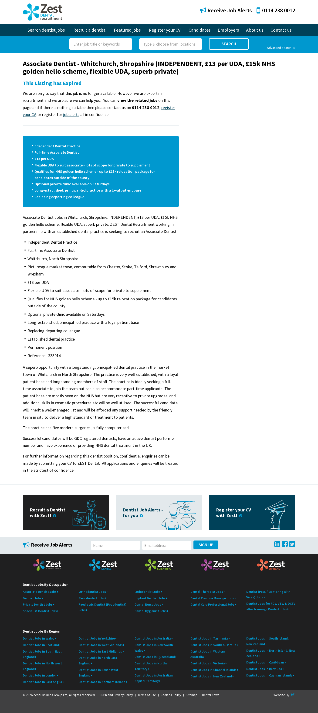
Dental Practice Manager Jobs (212, 598)
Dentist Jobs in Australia (153, 638)
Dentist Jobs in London (40, 675)
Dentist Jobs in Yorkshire (97, 638)
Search (228, 43)
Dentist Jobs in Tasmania (209, 638)
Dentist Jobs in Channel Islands (213, 670)
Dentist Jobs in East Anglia (42, 682)
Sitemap (191, 695)
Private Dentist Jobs (38, 604)
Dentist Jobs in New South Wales (154, 648)
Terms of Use (147, 695)
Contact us (281, 30)
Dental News (210, 695)
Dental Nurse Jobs (148, 604)
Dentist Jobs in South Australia (213, 645)
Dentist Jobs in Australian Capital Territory (154, 678)
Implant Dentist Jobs (150, 598)
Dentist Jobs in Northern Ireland (102, 682)
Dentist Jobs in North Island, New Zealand (270, 653)
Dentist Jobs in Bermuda (264, 669)
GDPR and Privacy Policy (116, 695)
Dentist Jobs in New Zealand (211, 676)
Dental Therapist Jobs (206, 592)
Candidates (199, 30)
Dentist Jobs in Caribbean (265, 662)
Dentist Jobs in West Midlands (101, 645)
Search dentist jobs (46, 30)
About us (254, 30)
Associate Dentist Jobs (40, 592)
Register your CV (164, 30)
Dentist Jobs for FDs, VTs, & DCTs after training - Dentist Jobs (270, 606)
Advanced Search (279, 48)
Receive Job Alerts (229, 10)
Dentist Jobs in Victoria (207, 663)
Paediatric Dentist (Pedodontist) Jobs (102, 607)
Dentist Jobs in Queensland (155, 657)
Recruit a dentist (89, 30)
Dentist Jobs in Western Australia (207, 654)
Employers (228, 30)
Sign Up (206, 544)
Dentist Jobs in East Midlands (100, 651)
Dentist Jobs (32, 598)
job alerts (71, 114)
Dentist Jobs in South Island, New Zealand (267, 641)
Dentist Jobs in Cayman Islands (269, 675)
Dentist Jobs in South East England (42, 654)
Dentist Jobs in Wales (38, 638)
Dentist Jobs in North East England (98, 660)
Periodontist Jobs (92, 598)
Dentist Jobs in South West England (98, 672)
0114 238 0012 (278, 10)
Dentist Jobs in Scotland (41, 645)
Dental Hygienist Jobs (151, 611)
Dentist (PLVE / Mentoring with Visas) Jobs (268, 594)
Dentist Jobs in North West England (42, 666)
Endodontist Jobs (147, 592)
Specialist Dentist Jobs (40, 611)
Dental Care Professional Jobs (212, 604)
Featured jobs (127, 30)
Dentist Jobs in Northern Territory (152, 666)
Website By (284, 695)
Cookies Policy (171, 695)
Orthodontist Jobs (92, 592)
